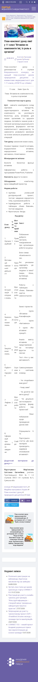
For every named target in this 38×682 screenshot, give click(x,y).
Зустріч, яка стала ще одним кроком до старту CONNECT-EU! (20, 589)
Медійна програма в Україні (16, 489)
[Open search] (26, 2)
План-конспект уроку (13, 492)
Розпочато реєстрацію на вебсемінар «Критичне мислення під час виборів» (19, 579)
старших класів (22, 62)
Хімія (28, 495)
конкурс (7, 487)
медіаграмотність (20, 487)
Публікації (25, 59)
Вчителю (20, 57)
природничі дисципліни (14, 495)
